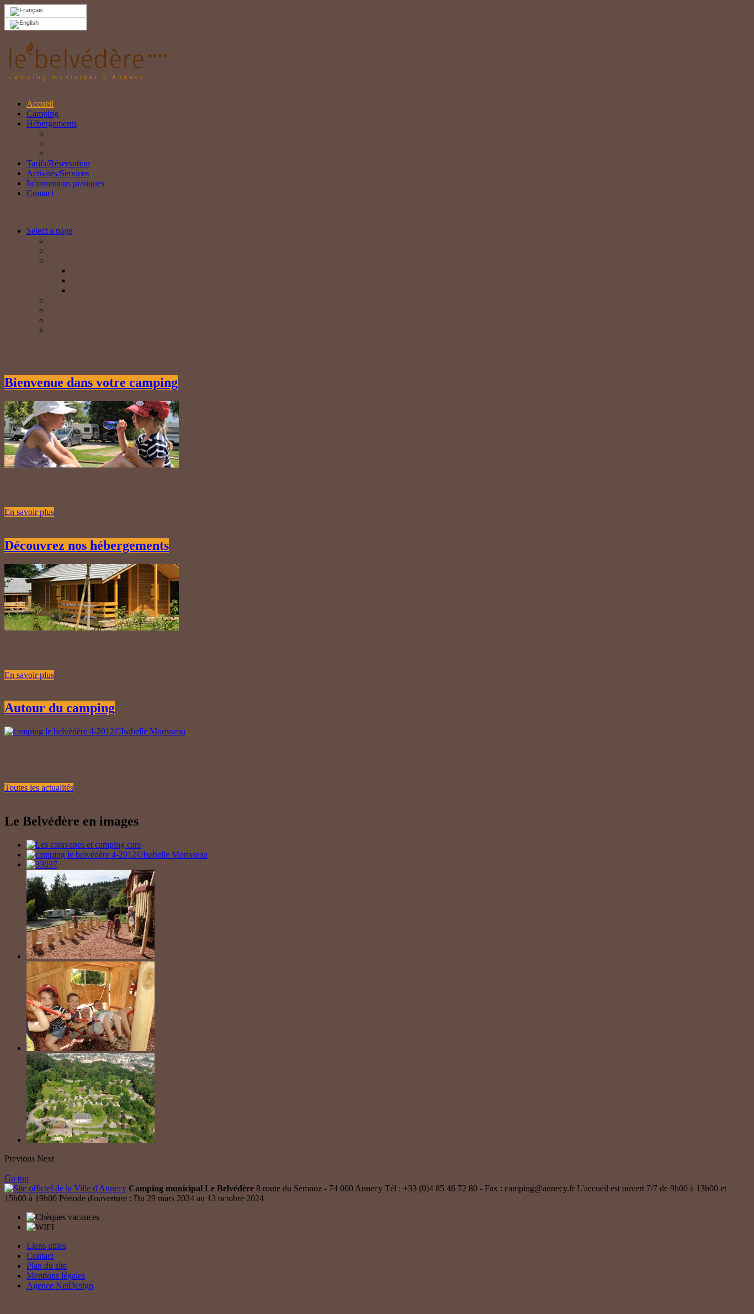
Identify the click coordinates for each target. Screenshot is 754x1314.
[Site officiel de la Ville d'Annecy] (65, 1188)
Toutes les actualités (38, 787)
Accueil (40, 103)
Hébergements (51, 123)
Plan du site (46, 1265)
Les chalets (68, 153)
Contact (40, 193)
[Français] (45, 11)
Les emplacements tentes (92, 133)
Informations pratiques (65, 183)
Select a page (49, 230)
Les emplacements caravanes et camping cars (127, 143)
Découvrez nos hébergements (86, 545)
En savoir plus (29, 512)
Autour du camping (59, 708)
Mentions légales (55, 1275)
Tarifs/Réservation (58, 163)
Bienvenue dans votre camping (91, 382)
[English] (45, 24)
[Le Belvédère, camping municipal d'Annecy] (87, 76)
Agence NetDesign (59, 1285)
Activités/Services (57, 173)
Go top (16, 1178)
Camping (42, 113)
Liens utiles (46, 1245)
